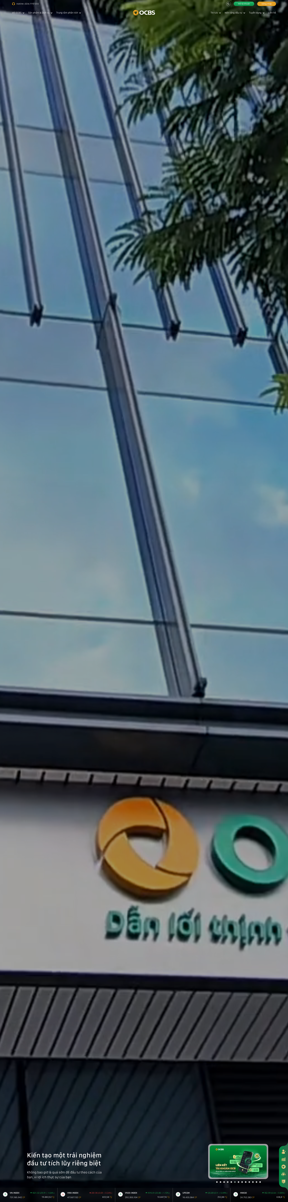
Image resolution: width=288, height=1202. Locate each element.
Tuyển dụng (255, 12)
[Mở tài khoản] (283, 1152)
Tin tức (214, 12)
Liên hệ (272, 12)
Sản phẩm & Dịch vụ (39, 12)
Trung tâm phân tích (67, 12)
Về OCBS (16, 12)
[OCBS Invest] (283, 1167)
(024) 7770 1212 (32, 4)
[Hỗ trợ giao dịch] (283, 1174)
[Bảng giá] (283, 1159)
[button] (217, 1182)
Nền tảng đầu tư (233, 12)
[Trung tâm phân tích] (283, 1182)
